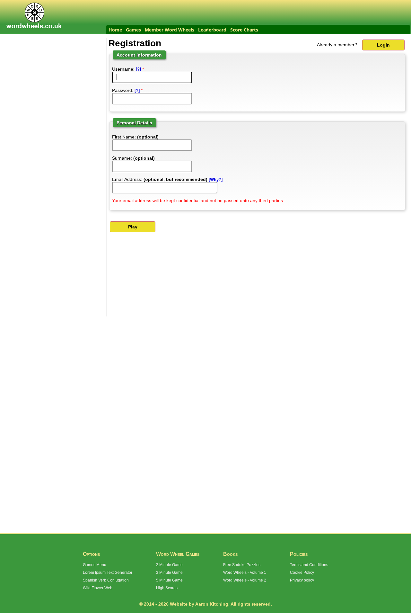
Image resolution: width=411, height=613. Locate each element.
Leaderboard (212, 30)
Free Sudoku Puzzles (241, 565)
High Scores (167, 588)
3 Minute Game (169, 572)
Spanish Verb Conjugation (106, 580)
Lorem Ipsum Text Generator (107, 572)
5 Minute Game (169, 580)
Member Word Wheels (169, 30)
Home (115, 30)
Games (133, 30)
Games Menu (94, 565)
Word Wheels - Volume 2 (244, 580)
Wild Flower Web (97, 588)
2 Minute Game (169, 565)
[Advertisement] (54, 78)
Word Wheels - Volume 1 (244, 572)
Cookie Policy (302, 572)
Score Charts (244, 30)
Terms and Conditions (309, 565)
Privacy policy (302, 580)
